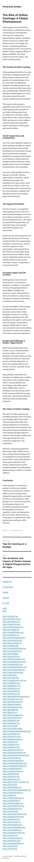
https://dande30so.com (11, 683)
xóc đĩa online (8, 587)
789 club (6, 598)
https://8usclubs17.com (11, 622)
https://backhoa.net (10, 742)
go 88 (5, 608)
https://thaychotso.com (12, 736)
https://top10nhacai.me (11, 624)
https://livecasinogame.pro (13, 715)
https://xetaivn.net (10, 849)
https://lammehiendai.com (13, 793)
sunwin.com (7, 581)
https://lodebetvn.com (11, 720)
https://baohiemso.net (11, 747)
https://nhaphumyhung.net (13, 798)
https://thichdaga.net (11, 635)
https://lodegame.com (11, 723)
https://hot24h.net (10, 784)
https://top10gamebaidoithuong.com (17, 731)
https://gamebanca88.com (13, 702)
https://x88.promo (10, 675)
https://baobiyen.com (11, 744)
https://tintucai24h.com (12, 822)
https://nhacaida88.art (11, 691)
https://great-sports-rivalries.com (16, 782)
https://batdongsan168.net (13, 750)
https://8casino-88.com (12, 619)
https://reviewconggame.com (14, 638)
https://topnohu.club (11, 646)
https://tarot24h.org (10, 811)
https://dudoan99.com (11, 694)
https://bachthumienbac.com (14, 659)
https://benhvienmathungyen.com (16, 755)
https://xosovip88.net (11, 630)
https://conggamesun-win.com (14, 680)
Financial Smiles (12, 6)
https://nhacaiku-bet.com (12, 699)
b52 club (6, 603)
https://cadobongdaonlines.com (15, 667)
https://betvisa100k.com (12, 758)
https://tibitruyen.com (11, 819)
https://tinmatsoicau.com (12, 640)
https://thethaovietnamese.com (15, 814)
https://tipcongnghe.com (12, 825)
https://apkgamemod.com (12, 739)
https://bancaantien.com (12, 643)
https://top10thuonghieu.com (14, 827)
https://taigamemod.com (12, 809)
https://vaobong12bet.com (13, 664)
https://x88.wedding (10, 654)
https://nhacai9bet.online (12, 728)
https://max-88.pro (10, 726)
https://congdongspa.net (12, 768)
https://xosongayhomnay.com (14, 662)
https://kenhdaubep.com (12, 787)
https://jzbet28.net (10, 712)
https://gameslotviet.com (12, 707)
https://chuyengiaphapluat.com (15, 763)
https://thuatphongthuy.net (13, 817)
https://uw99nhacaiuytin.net (14, 670)
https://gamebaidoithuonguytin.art (16, 696)
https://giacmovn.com (11, 776)
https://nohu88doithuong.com (14, 648)
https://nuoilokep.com (11, 734)
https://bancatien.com (11, 656)
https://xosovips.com (11, 678)
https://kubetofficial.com (12, 718)
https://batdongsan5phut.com (14, 752)
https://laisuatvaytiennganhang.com (17, 790)
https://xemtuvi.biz (10, 846)
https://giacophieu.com (11, 779)
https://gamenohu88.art (12, 704)
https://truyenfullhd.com (12, 830)
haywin (5, 592)
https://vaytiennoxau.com (12, 838)
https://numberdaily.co (11, 801)
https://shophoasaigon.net (13, 803)
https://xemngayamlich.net (13, 843)
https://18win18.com (10, 616)
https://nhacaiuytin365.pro (13, 672)
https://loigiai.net (9, 795)
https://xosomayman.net (12, 651)
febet (5, 611)
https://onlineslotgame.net (13, 627)
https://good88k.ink (10, 710)
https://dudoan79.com (11, 688)
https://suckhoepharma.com (13, 806)
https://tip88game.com (11, 686)
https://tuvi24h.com (10, 835)
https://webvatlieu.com (11, 841)
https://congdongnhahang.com (15, 766)
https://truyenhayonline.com (14, 833)
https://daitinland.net (11, 774)
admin (7, 530)
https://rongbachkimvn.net (13, 632)
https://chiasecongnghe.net (13, 760)
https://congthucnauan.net (13, 771)
